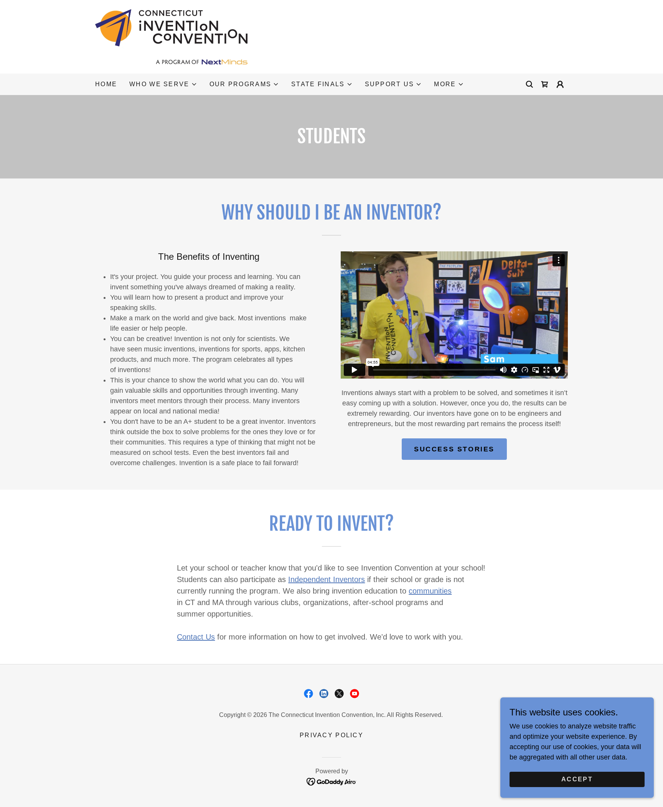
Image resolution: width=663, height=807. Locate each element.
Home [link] (106, 84)
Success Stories (454, 449)
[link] (171, 36)
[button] (163, 84)
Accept (577, 779)
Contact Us (196, 637)
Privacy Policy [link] (331, 735)
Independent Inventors (326, 579)
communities (430, 591)
